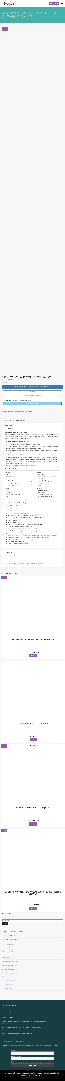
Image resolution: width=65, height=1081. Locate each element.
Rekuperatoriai (6, 984)
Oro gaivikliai (5, 957)
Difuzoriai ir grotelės (8, 935)
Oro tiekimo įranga (7, 969)
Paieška (5, 923)
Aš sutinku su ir (17, 400)
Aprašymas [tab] (8, 420)
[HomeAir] (9, 3)
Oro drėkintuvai (7, 944)
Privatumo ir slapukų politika (36, 1078)
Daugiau (33, 739)
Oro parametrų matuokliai (9, 961)
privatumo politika (25, 400)
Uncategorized (6, 988)
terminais (16, 400)
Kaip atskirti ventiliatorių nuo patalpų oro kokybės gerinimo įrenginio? (21, 1027)
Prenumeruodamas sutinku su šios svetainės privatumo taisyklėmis (32, 1062)
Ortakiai (4, 977)
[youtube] (9, 1011)
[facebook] (4, 1011)
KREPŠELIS (54, 3)
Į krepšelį (33, 655)
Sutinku (24, 1078)
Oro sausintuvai (7, 948)
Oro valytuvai (28, 411)
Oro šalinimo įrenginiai (8, 965)
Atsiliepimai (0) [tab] (20, 420)
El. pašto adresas (16, 1056)
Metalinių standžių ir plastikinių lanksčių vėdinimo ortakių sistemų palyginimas (24, 1021)
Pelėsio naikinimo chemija (9, 980)
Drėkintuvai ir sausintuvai (16, 411)
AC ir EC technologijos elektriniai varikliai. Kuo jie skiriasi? (18, 1033)
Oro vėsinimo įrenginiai (8, 973)
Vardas (13, 1050)
